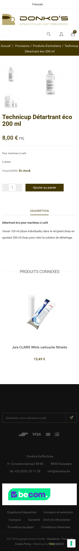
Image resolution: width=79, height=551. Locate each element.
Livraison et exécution (58, 512)
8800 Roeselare (61, 463)
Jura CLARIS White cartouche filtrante (39, 347)
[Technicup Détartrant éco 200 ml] (11, 74)
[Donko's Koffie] (35, 19)
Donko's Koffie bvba (40, 456)
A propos (15, 519)
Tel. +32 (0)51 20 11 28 (24, 471)
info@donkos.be (59, 471)
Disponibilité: (10, 170)
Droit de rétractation (57, 519)
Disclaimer (53, 538)
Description (39, 210)
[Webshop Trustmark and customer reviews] (39, 494)
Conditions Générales (55, 527)
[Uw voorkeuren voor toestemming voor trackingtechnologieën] (71, 543)
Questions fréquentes (21, 512)
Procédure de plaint (21, 527)
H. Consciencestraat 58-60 (25, 463)
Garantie (34, 519)
